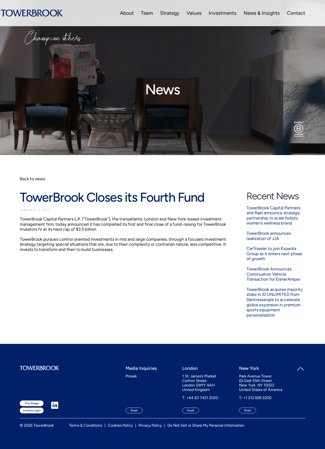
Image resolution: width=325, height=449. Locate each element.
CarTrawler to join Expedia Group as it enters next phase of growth (274, 253)
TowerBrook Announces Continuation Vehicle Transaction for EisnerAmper (273, 274)
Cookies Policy (120, 425)
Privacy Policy (150, 425)
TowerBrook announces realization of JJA (268, 236)
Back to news (32, 178)
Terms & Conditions (85, 425)
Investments (222, 13)
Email (134, 410)
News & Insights (262, 13)
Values (194, 13)
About (127, 13)
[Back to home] (32, 13)
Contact (296, 13)
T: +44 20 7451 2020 (200, 397)
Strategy (169, 13)
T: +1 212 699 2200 (255, 397)
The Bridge (32, 403)
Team (147, 13)
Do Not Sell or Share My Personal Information (205, 425)
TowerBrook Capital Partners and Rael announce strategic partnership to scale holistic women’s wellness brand (273, 215)
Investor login (32, 410)
